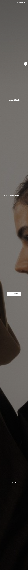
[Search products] (26, 64)
